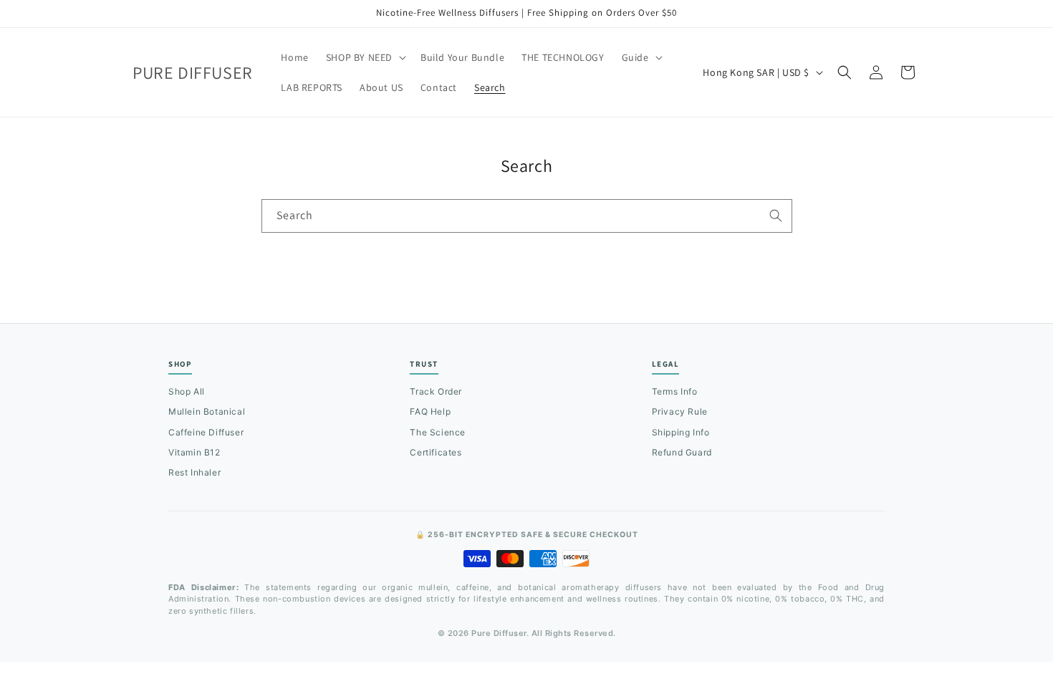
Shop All (186, 391)
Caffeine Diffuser (206, 432)
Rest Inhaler (194, 472)
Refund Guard (682, 452)
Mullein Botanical (206, 411)
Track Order (436, 391)
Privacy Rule (680, 411)
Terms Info (675, 391)
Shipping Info (681, 432)
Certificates (435, 452)
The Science (438, 432)
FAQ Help (430, 411)
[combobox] (527, 216)
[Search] (776, 215)
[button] (364, 57)
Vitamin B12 (194, 452)
